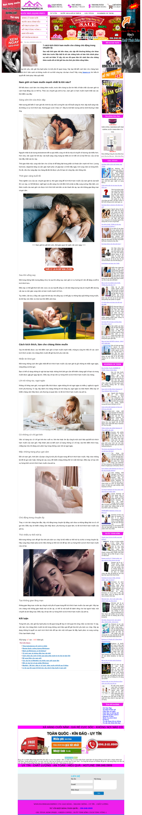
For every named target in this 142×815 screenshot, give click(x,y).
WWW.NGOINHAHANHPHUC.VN (47, 804)
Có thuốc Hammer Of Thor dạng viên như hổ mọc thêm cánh (112, 490)
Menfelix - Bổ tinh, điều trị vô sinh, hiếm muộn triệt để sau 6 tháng (45, 665)
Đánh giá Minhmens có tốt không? (34, 651)
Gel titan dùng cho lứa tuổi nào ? (111, 244)
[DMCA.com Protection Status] (71, 757)
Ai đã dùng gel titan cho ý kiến (110, 263)
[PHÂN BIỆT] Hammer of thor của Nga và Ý (111, 511)
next (117, 27)
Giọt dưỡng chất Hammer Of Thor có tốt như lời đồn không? (112, 469)
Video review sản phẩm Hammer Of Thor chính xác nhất (112, 429)
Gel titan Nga (107, 708)
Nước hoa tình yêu (31, 22)
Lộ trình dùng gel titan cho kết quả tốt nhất (112, 303)
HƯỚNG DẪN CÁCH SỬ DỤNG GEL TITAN (112, 165)
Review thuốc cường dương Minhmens (36, 648)
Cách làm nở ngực (109, 711)
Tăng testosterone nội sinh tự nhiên (35, 646)
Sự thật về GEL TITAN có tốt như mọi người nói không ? (111, 225)
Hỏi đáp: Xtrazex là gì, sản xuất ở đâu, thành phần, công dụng (111, 621)
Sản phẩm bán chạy (112, 116)
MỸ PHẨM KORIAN (30, 37)
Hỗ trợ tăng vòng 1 (31, 29)
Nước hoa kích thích (110, 718)
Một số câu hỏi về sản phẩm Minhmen (36, 663)
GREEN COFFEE (65, 812)
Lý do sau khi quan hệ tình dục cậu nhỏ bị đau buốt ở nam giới (44, 668)
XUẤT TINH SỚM (80, 812)
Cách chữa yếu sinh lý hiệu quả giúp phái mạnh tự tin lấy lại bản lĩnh (46, 656)
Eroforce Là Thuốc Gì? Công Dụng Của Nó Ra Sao (112, 640)
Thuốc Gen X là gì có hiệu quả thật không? (112, 538)
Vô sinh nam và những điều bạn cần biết (37, 653)
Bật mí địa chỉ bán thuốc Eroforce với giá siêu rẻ (111, 661)
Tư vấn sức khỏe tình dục (111, 723)
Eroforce (106, 719)
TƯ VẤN (53, 13)
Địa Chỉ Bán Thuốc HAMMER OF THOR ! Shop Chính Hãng (111, 369)
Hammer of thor (108, 716)
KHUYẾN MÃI (28, 33)
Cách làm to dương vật (111, 713)
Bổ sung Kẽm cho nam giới (32, 658)
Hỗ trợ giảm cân (30, 26)
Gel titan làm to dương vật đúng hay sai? (112, 206)
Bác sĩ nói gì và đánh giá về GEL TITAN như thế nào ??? (111, 284)
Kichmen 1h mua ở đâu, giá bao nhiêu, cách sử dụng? (111, 578)
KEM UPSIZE (51, 812)
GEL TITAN (89, 13)
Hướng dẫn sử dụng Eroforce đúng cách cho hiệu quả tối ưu (112, 682)
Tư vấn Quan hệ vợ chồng (112, 721)
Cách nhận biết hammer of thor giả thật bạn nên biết (112, 408)
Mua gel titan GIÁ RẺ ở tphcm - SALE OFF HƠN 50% (112, 342)
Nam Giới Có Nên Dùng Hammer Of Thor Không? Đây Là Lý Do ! (112, 390)
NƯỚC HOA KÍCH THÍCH (71, 13)
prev (56, 27)
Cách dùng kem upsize (111, 714)
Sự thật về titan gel (109, 709)
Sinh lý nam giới (30, 18)
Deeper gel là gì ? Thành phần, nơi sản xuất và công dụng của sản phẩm (112, 559)
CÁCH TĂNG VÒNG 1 (98, 812)
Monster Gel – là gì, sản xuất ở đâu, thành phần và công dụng (112, 600)
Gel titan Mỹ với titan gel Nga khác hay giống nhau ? (112, 323)
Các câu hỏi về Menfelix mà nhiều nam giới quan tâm (41, 660)
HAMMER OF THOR (105, 13)
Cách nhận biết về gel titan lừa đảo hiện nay (112, 186)
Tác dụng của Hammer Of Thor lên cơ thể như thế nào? (112, 450)
